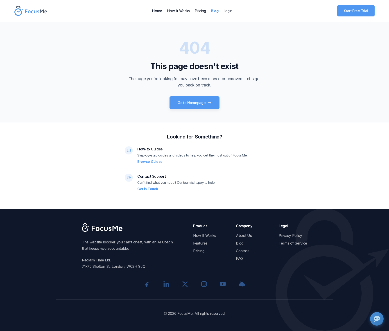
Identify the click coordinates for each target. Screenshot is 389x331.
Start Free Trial (356, 11)
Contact (242, 251)
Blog (215, 11)
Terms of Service (293, 243)
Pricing (200, 11)
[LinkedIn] (166, 284)
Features (200, 243)
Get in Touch (147, 189)
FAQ (239, 258)
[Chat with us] (377, 319)
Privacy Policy (290, 235)
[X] (185, 284)
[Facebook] (147, 284)
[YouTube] (222, 284)
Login (228, 11)
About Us (244, 235)
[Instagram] (204, 284)
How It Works (178, 11)
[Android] (241, 284)
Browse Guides (150, 161)
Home (157, 11)
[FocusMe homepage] (30, 11)
